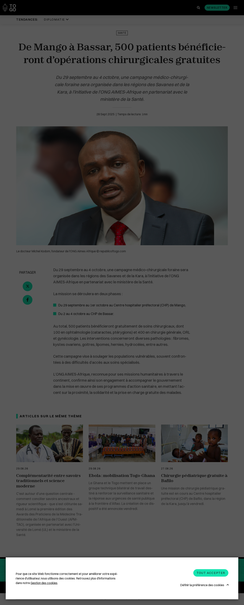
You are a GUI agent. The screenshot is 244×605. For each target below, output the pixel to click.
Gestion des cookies (43, 583)
